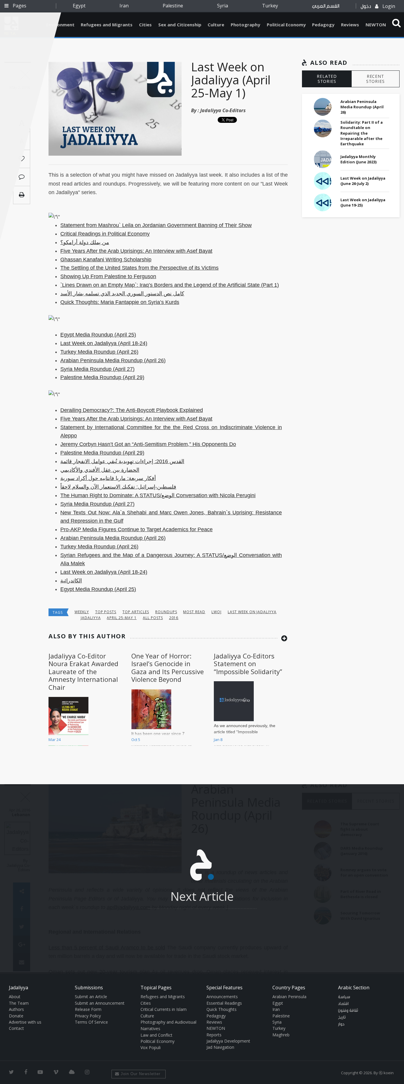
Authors (16, 1009)
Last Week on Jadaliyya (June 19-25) (362, 202)
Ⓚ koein (386, 1072)
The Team (19, 1003)
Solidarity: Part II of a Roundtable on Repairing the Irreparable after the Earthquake (361, 133)
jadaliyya (91, 617)
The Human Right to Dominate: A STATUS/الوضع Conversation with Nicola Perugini (158, 495)
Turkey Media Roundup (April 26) (99, 352)
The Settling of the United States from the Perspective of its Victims (139, 268)
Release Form (88, 1009)
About (14, 996)
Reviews (350, 25)
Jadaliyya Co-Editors (223, 110)
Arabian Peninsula (289, 996)
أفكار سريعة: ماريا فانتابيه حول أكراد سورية (108, 478)
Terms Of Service (91, 1022)
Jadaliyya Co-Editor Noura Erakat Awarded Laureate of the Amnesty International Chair (83, 671)
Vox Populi (150, 1047)
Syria (222, 5)
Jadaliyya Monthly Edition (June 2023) (358, 159)
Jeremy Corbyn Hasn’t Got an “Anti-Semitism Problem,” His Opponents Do (148, 444)
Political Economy (286, 25)
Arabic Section (353, 987)
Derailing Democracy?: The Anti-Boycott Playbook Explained (131, 410)
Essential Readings (224, 1003)
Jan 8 (218, 739)
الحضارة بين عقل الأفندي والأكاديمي (99, 470)
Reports (214, 1035)
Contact (16, 1028)
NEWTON (376, 25)
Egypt (79, 5)
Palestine (173, 5)
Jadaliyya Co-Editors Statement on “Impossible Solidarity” (248, 663)
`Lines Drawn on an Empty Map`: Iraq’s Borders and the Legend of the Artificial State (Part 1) (169, 285)
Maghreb (281, 1035)
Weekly (82, 611)
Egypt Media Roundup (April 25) (98, 335)
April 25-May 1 (121, 617)
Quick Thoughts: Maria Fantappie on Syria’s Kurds (119, 302)
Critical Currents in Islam (163, 1009)
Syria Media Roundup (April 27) (97, 369)
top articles (135, 611)
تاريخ (342, 1017)
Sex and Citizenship (179, 25)
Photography (245, 25)
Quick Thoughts (221, 1009)
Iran (124, 5)
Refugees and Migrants (106, 25)
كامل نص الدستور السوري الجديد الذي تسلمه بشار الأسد (122, 294)
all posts (153, 617)
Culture (216, 25)
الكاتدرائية (71, 581)
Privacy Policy (88, 1016)
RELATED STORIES (327, 78)
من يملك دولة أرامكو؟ (84, 242)
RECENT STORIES (375, 78)
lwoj (216, 611)
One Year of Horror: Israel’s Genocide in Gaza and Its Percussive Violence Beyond (167, 667)
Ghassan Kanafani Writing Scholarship (105, 259)
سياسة (344, 997)
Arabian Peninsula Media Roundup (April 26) (113, 360)
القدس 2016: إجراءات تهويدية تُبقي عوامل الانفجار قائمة (122, 461)
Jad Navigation (220, 1047)
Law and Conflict (156, 1035)
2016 (174, 617)
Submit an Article (91, 996)
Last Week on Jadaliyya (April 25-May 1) (231, 80)
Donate (16, 1016)
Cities (145, 25)
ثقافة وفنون (348, 1010)
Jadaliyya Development (228, 1041)
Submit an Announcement (100, 1003)
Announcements (222, 996)
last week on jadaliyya (252, 611)
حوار (341, 1024)
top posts (106, 611)
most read (194, 611)
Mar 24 (55, 739)
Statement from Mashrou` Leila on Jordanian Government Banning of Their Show (156, 225)
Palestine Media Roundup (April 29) (102, 377)
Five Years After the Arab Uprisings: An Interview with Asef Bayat (136, 251)
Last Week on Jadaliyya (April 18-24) (103, 343)
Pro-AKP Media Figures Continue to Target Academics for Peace (136, 529)
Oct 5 (135, 739)
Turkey (270, 5)
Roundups (166, 611)
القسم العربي (325, 6)
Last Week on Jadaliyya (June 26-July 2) (362, 180)
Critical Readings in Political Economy (105, 234)
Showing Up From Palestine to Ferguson (108, 276)
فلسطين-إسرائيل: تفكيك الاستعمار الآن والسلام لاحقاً (118, 487)
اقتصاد (343, 1003)
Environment (60, 25)
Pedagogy (323, 25)
